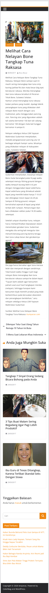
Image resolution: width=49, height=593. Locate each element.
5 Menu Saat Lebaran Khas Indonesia (24, 334)
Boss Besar (23, 73)
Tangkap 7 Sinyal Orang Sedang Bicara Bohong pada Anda (24, 377)
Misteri (18, 45)
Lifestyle (10, 45)
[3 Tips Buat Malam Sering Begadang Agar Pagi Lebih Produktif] (24, 396)
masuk (18, 502)
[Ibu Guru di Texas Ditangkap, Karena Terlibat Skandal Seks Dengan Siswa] (24, 445)
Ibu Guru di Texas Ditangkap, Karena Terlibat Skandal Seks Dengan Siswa (23, 473)
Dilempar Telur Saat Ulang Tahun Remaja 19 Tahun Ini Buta (22, 326)
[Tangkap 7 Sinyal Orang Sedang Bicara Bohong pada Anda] (24, 350)
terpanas (23, 585)
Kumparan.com (33, 314)
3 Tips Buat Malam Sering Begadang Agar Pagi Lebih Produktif (21, 425)
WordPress (20, 589)
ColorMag (7, 589)
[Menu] (5, 9)
